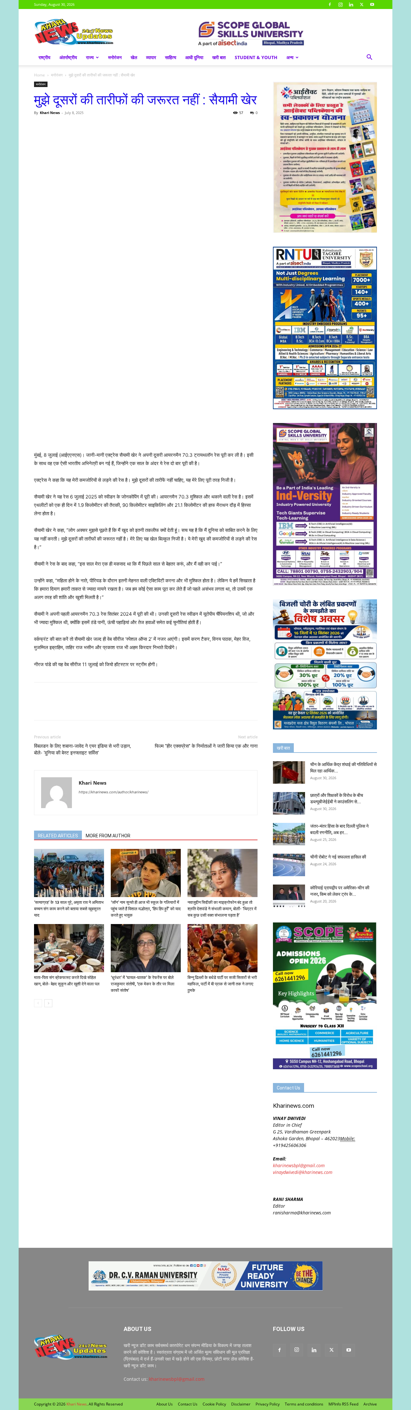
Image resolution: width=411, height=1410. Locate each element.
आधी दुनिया (194, 57)
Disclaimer (240, 1404)
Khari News (50, 112)
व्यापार (151, 57)
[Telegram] (84, 127)
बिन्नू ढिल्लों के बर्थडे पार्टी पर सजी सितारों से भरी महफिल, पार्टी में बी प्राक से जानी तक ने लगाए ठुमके (222, 984)
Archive (370, 1404)
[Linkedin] (351, 4)
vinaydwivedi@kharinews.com (302, 1172)
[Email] (99, 127)
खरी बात (219, 57)
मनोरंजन (115, 57)
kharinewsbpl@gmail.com (299, 1165)
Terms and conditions (304, 1404)
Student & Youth (256, 57)
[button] (369, 58)
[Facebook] (330, 4)
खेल (134, 57)
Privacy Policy (268, 1404)
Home (39, 75)
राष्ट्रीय (44, 57)
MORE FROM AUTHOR (108, 835)
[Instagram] (340, 4)
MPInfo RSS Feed (343, 1404)
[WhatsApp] (70, 127)
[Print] (114, 127)
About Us (164, 1404)
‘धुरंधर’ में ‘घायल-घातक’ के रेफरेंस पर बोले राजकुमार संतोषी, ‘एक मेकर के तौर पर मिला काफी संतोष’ (142, 984)
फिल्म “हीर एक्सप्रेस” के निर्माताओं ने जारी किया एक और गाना (206, 746)
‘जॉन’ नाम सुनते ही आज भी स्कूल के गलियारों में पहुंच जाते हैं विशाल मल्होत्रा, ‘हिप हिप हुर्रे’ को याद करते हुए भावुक (146, 909)
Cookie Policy (214, 1404)
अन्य (289, 57)
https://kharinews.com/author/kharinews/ (113, 792)
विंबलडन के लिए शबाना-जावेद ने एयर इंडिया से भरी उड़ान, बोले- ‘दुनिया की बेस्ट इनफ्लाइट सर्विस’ (82, 749)
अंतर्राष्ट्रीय (68, 57)
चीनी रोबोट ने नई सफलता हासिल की (338, 856)
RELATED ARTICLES (58, 835)
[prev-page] (38, 1003)
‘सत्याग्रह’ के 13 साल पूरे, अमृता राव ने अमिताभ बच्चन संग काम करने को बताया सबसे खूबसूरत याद (69, 909)
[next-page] (48, 1003)
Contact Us (187, 1404)
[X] (361, 4)
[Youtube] (372, 4)
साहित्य (170, 57)
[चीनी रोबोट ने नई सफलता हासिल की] (289, 865)
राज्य (90, 57)
